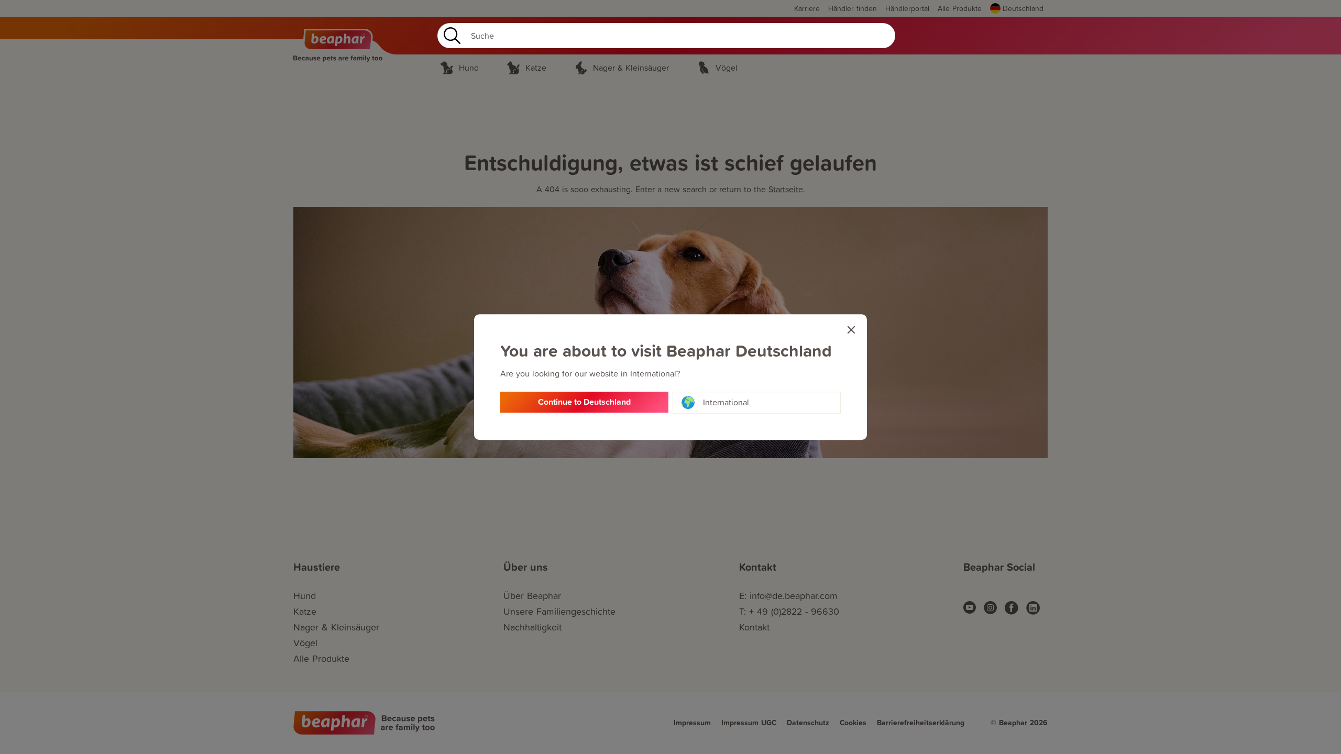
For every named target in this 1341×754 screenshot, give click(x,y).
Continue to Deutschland (584, 402)
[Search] (450, 35)
